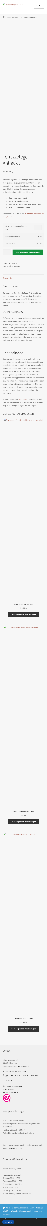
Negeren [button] (6, 1214)
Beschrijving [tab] (8, 278)
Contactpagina (23, 1066)
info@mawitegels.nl (11, 1211)
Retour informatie (10, 1092)
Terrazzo (15, 17)
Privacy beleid (8, 1089)
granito (10, 266)
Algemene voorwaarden (12, 1086)
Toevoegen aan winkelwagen (27, 252)
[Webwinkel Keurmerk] (23, 1098)
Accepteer (8, 1222)
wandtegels (23, 399)
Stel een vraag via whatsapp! (14, 1071)
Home (8, 17)
